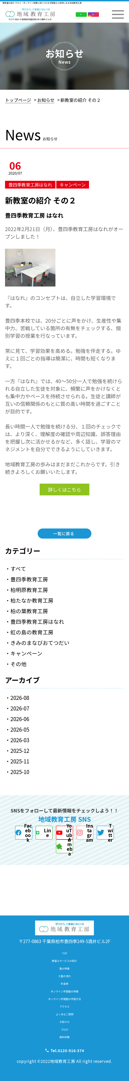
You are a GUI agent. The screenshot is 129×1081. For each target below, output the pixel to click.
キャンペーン (26, 653)
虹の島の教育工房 (31, 632)
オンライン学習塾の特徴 (64, 991)
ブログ (64, 1029)
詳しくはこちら (64, 489)
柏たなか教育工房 (31, 600)
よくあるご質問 (64, 1014)
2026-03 (19, 740)
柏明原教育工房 (29, 590)
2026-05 (19, 729)
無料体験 (64, 1037)
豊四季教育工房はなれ (37, 621)
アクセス (65, 1006)
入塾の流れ (64, 976)
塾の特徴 (64, 968)
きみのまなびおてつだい (39, 642)
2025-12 (19, 750)
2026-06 (19, 719)
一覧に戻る (63, 533)
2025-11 (19, 761)
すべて (18, 568)
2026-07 (19, 708)
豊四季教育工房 (29, 579)
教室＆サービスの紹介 (64, 961)
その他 (18, 664)
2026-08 (19, 697)
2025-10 (19, 772)
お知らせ (45, 100)
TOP (64, 953)
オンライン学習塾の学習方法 (64, 999)
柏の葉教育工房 (29, 611)
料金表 (64, 983)
